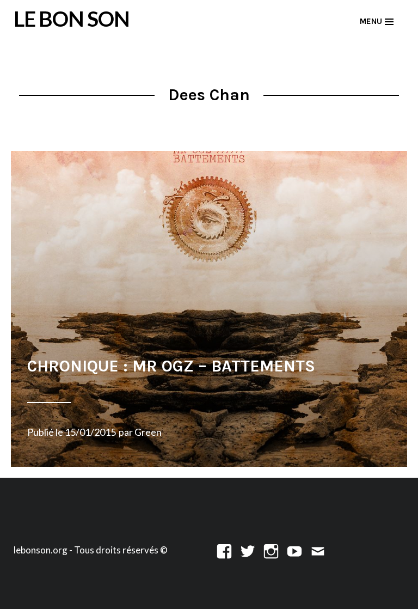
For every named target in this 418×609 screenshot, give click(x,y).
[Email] (318, 550)
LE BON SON (72, 18)
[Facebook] (224, 550)
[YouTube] (294, 550)
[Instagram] (271, 550)
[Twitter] (247, 550)
